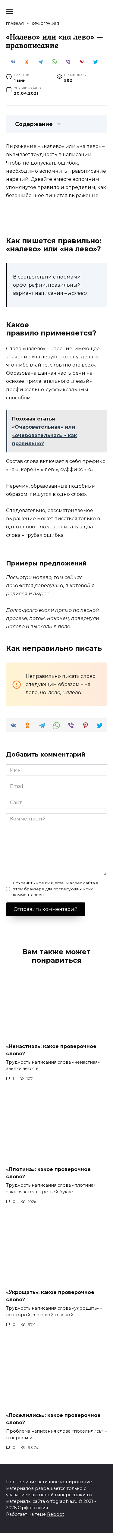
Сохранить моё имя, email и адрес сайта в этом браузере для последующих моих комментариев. (55, 889)
